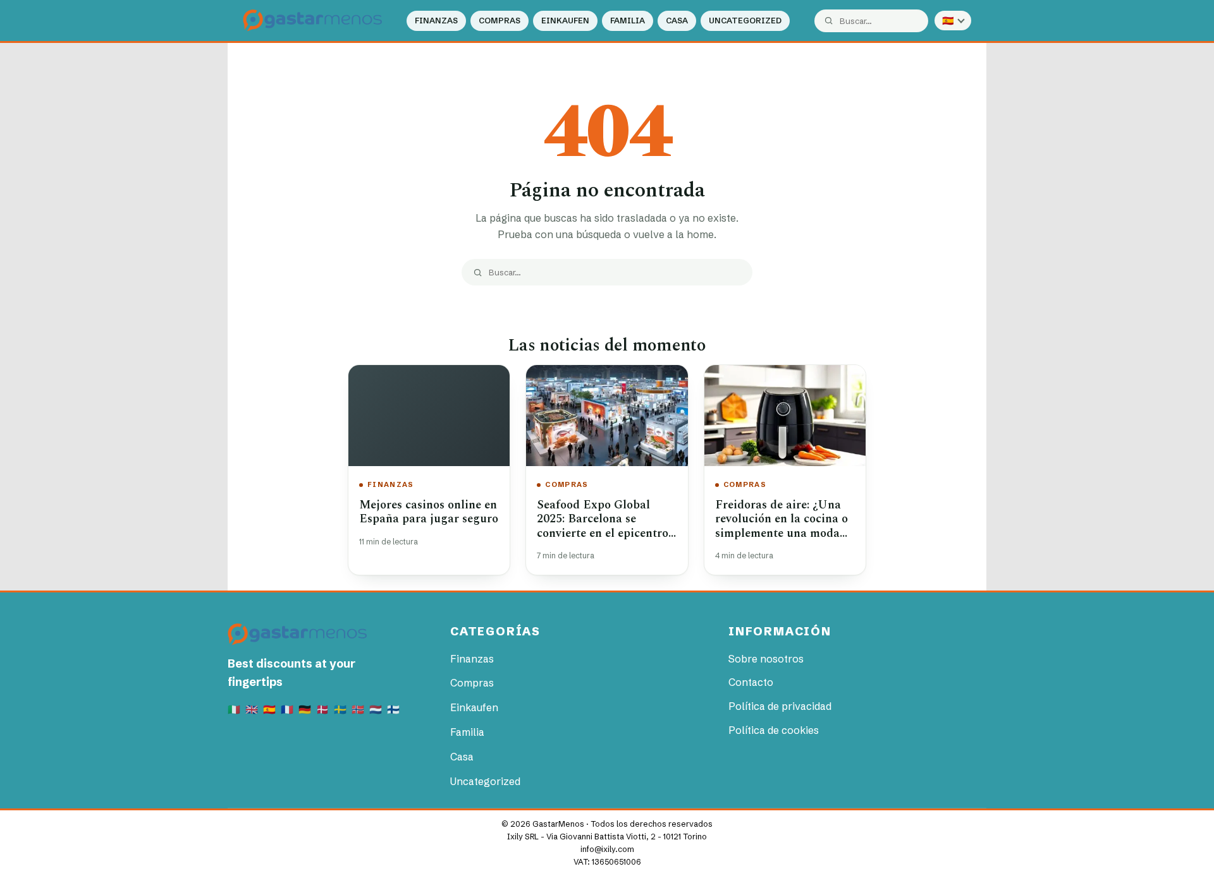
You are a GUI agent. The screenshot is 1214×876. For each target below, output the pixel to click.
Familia (627, 20)
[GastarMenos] (312, 20)
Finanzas (436, 20)
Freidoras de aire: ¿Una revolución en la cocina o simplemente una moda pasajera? (781, 526)
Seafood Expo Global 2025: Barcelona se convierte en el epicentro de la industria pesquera (602, 526)
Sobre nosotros (766, 658)
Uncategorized (745, 20)
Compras (499, 20)
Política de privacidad (779, 706)
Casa (677, 20)
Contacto (750, 682)
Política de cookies (773, 730)
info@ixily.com (607, 849)
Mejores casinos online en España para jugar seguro (428, 512)
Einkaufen (565, 20)
